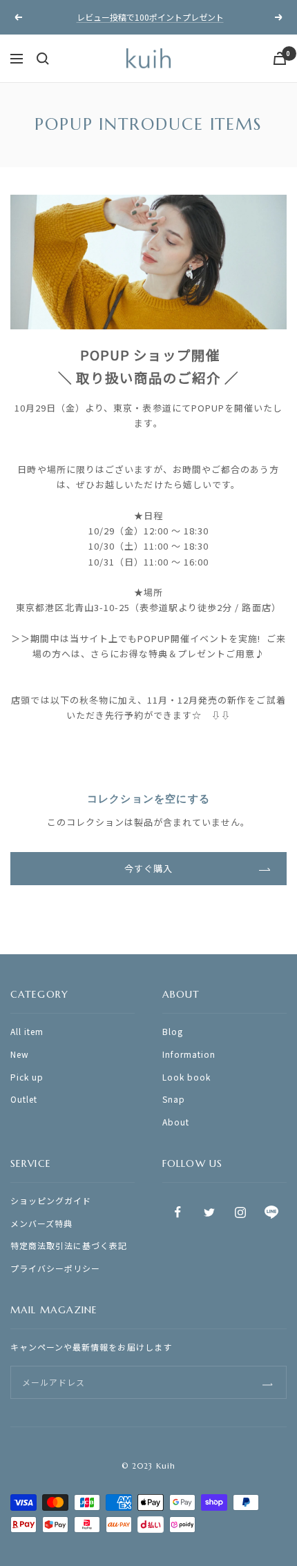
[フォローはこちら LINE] (271, 1212)
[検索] (43, 58)
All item (27, 1031)
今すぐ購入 (148, 868)
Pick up (27, 1077)
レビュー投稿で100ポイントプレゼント (150, 17)
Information (188, 1054)
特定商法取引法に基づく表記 (69, 1245)
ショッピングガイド (50, 1200)
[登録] (267, 1382)
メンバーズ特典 (41, 1223)
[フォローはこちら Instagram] (240, 1212)
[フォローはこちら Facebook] (177, 1212)
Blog (172, 1031)
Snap (173, 1099)
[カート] (280, 58)
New (19, 1054)
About (175, 1122)
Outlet (23, 1099)
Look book (186, 1077)
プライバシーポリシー (55, 1268)
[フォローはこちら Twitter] (208, 1212)
